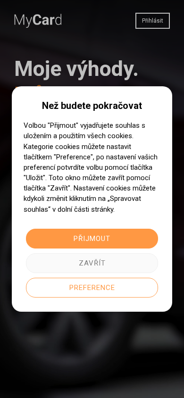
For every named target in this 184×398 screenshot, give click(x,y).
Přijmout (92, 238)
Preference (92, 287)
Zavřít (92, 263)
